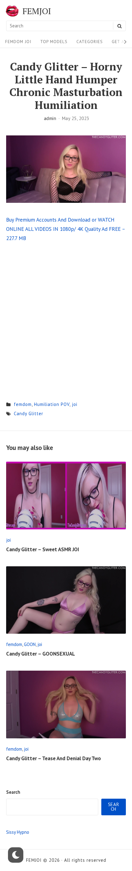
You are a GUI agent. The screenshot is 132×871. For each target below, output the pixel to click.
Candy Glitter (28, 413)
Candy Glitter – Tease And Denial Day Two (53, 758)
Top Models (54, 41)
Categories (89, 41)
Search (13, 792)
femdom (23, 404)
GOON (30, 644)
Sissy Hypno (17, 832)
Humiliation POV (51, 404)
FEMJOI (36, 11)
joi (74, 404)
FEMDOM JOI (18, 41)
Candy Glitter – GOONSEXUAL (40, 653)
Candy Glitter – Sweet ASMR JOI (42, 549)
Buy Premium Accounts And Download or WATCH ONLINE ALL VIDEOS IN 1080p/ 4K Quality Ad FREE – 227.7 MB (65, 229)
